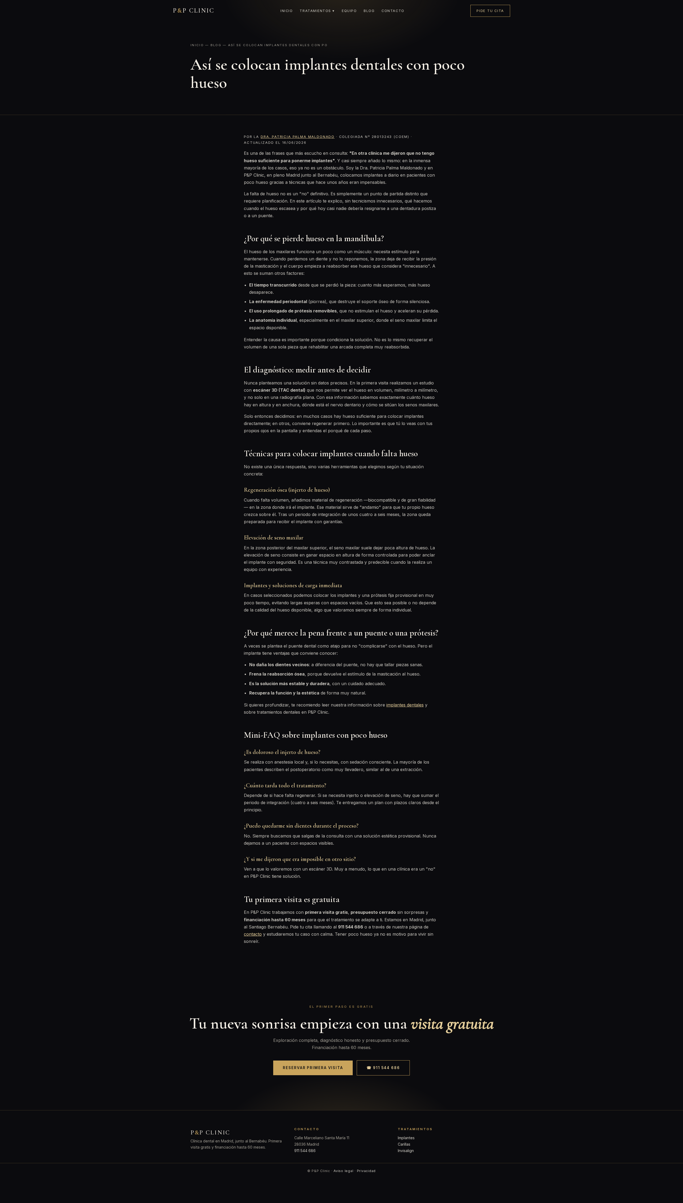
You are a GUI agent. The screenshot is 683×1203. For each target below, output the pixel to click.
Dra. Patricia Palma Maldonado (298, 136)
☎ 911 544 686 (383, 1068)
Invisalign (406, 1150)
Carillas (404, 1144)
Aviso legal (343, 1171)
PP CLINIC (194, 10)
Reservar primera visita (313, 1068)
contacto (253, 934)
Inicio (286, 11)
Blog (369, 11)
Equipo (349, 11)
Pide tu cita (490, 11)
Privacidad (366, 1171)
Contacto (393, 11)
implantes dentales (405, 705)
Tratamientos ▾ (317, 11)
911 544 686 (305, 1150)
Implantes (406, 1137)
